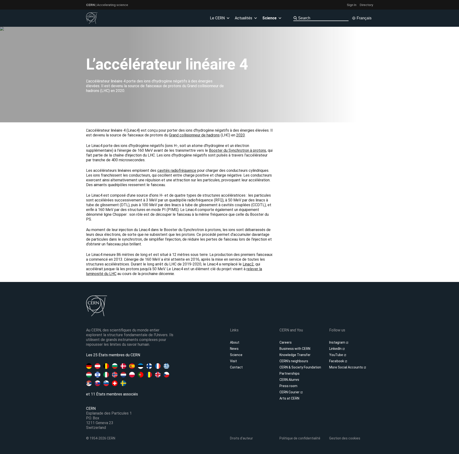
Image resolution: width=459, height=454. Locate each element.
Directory (366, 5)
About (234, 342)
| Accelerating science (107, 5)
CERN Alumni (289, 380)
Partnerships (289, 373)
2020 (240, 135)
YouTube (336, 355)
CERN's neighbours (293, 361)
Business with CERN (294, 349)
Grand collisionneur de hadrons (194, 135)
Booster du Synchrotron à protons (237, 150)
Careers (285, 342)
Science (236, 355)
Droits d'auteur (241, 438)
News (234, 349)
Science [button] (269, 18)
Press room (288, 386)
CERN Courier (289, 392)
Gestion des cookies (344, 438)
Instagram (337, 342)
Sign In (351, 5)
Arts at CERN (289, 398)
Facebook (337, 361)
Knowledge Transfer (295, 355)
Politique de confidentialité (299, 438)
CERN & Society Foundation (300, 367)
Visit (233, 361)
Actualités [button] (243, 18)
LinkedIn (335, 349)
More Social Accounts (346, 367)
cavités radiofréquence (176, 170)
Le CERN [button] (217, 18)
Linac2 (248, 264)
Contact (236, 367)
